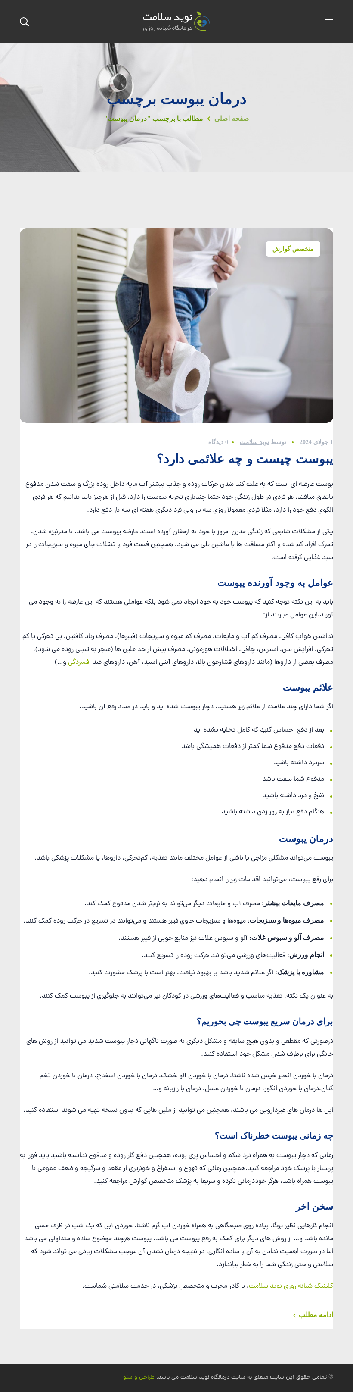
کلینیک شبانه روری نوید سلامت (291, 1286)
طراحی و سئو (139, 1377)
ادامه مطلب (316, 1314)
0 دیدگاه (218, 442)
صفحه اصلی (231, 118)
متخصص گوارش (293, 249)
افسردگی (79, 662)
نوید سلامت (254, 442)
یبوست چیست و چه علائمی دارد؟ (245, 458)
